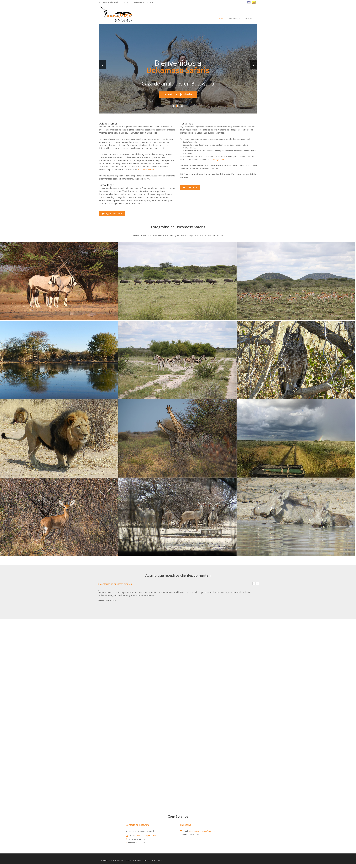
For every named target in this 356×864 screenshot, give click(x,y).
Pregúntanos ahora (113, 213)
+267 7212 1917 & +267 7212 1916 (139, 2)
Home (221, 18)
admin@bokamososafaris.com (202, 831)
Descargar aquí (217, 159)
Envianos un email (146, 169)
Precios (248, 18)
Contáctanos (191, 187)
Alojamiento (234, 18)
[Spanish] (254, 2)
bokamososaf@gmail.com (111, 2)
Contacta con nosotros (178, 94)
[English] (249, 2)
